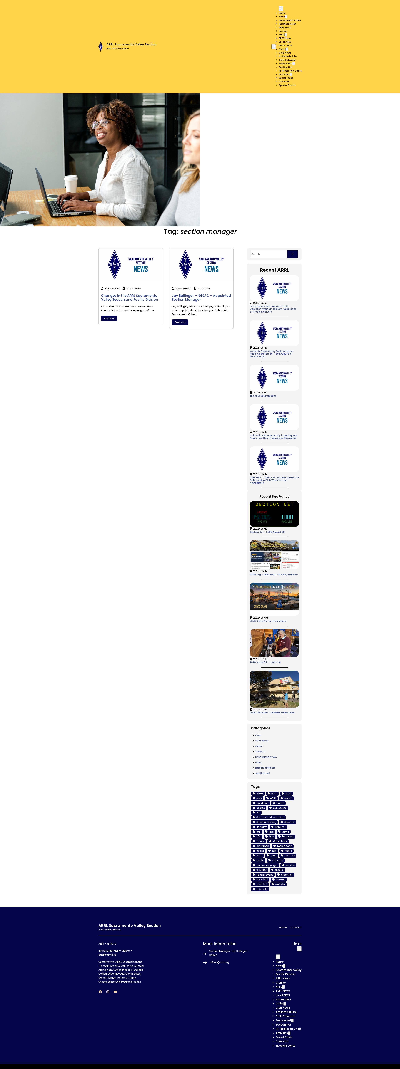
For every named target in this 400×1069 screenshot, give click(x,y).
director (289, 822)
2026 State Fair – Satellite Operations (272, 712)
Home (282, 13)
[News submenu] (286, 16)
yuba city (262, 889)
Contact (296, 927)
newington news (266, 757)
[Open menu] (273, 46)
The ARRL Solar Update (263, 396)
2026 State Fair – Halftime (265, 662)
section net (262, 773)
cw (258, 812)
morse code (284, 846)
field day (261, 827)
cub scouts (280, 808)
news (258, 762)
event (259, 746)
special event (264, 875)
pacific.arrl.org (107, 955)
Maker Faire (280, 841)
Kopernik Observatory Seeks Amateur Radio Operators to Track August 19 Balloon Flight (271, 354)
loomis (260, 841)
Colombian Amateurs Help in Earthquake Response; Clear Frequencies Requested (273, 437)
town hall (262, 879)
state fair (286, 875)
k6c (258, 836)
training (280, 879)
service (290, 865)
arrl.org (111, 943)
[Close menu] (281, 8)
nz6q (273, 855)
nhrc (259, 855)
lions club (288, 836)
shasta (279, 870)
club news (261, 740)
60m (274, 793)
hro (258, 832)
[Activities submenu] (291, 74)
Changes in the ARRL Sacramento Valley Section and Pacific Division (129, 297)
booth (280, 803)
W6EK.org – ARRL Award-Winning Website (274, 574)
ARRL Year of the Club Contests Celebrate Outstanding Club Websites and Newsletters (274, 480)
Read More (109, 318)
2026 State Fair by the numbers (268, 621)
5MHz (259, 793)
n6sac (260, 851)
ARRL (273, 798)
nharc (288, 851)
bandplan (262, 803)
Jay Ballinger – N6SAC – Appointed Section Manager (201, 297)
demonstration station (270, 817)
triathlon (261, 884)
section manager (267, 865)
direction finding (266, 822)
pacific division (265, 768)
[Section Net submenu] (293, 63)
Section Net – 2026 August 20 (267, 532)
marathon (262, 846)
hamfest (280, 827)
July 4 (285, 832)
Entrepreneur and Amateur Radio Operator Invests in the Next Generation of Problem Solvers (273, 309)
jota (271, 832)
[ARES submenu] (285, 34)
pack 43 (290, 855)
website (280, 884)
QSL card (277, 860)
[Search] (292, 254)
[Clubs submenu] (286, 49)
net (274, 851)
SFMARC (261, 870)
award (288, 798)
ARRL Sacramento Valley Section (131, 44)
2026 (288, 793)
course (260, 808)
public (260, 860)
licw (271, 836)
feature (260, 751)
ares (258, 735)
